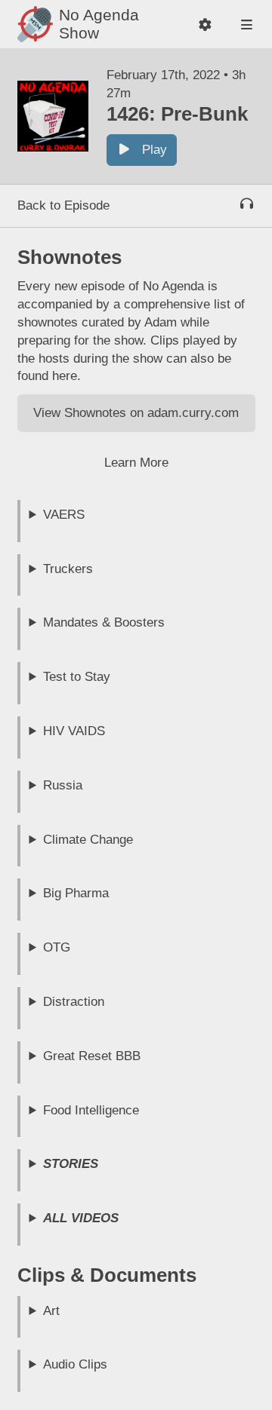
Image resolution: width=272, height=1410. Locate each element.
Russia (62, 785)
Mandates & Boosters (104, 622)
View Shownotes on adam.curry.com (136, 413)
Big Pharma (76, 893)
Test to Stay (76, 677)
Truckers (68, 569)
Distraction (73, 1002)
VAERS (64, 514)
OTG (56, 947)
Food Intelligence (91, 1110)
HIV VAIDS (74, 731)
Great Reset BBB (92, 1056)
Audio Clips (75, 1364)
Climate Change (88, 839)
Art (51, 1311)
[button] (205, 24)
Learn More (136, 462)
